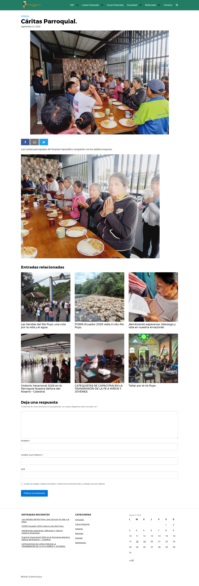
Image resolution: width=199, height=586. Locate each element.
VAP (72, 5)
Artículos (79, 520)
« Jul (131, 560)
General (25, 16)
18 (137, 541)
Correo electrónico (32, 455)
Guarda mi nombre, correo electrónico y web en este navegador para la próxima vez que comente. (64, 484)
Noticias (79, 533)
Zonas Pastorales (115, 5)
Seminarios (80, 543)
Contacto (168, 5)
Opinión (79, 538)
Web (23, 469)
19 (144, 541)
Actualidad (132, 5)
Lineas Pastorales (90, 5)
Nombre (25, 441)
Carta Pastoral (82, 524)
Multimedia (150, 5)
